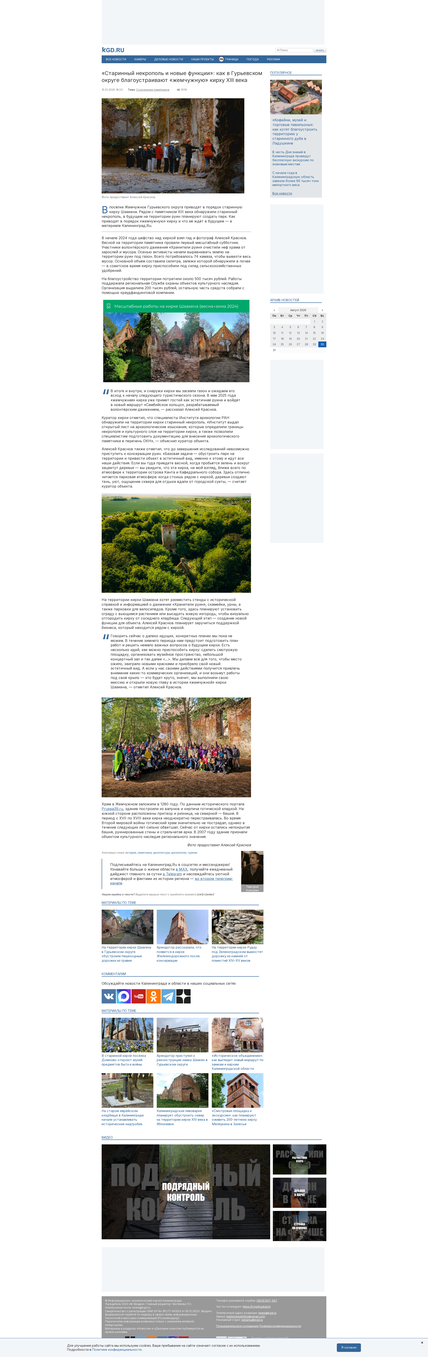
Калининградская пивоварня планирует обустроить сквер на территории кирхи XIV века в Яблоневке (182, 1117)
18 (282, 338)
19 (290, 338)
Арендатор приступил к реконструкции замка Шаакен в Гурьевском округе (182, 1059)
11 (282, 333)
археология (178, 852)
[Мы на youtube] (139, 996)
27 (298, 344)
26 (290, 344)
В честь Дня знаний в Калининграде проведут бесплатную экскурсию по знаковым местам (293, 158)
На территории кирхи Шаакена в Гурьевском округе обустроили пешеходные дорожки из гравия (126, 954)
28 (306, 344)
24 (274, 344)
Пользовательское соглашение (237, 1326)
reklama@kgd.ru (252, 1319)
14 (306, 333)
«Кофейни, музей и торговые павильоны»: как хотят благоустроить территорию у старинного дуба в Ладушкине (294, 131)
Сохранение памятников (152, 89)
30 (322, 344)
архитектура (161, 852)
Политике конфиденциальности (117, 1349)
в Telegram (172, 874)
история (130, 852)
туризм (192, 852)
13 (298, 333)
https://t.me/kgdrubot (257, 1306)
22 (314, 338)
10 (274, 333)
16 (322, 333)
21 (306, 338)
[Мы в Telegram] (168, 996)
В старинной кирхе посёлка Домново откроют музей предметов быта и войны (124, 1059)
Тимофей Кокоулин (252, 888)
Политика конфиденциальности (280, 1326)
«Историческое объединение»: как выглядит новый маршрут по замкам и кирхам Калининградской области (237, 1062)
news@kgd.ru (267, 1313)
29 (314, 344)
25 (282, 344)
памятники (144, 852)
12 (290, 333)
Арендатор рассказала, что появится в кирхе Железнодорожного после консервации (179, 954)
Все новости (282, 193)
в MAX (181, 869)
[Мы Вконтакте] (109, 996)
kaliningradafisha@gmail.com (245, 1316)
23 (322, 338)
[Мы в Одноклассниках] (153, 996)
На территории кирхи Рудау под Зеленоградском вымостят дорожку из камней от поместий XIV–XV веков (237, 954)
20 (298, 338)
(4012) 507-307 (267, 1300)
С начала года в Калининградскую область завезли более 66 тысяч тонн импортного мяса (295, 179)
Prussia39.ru (112, 808)
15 (314, 333)
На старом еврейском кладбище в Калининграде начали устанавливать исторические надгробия (123, 1117)
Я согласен (348, 1347)
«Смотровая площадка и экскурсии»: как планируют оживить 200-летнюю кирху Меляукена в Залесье (234, 1117)
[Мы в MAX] (124, 996)
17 (274, 338)
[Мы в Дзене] (183, 996)
